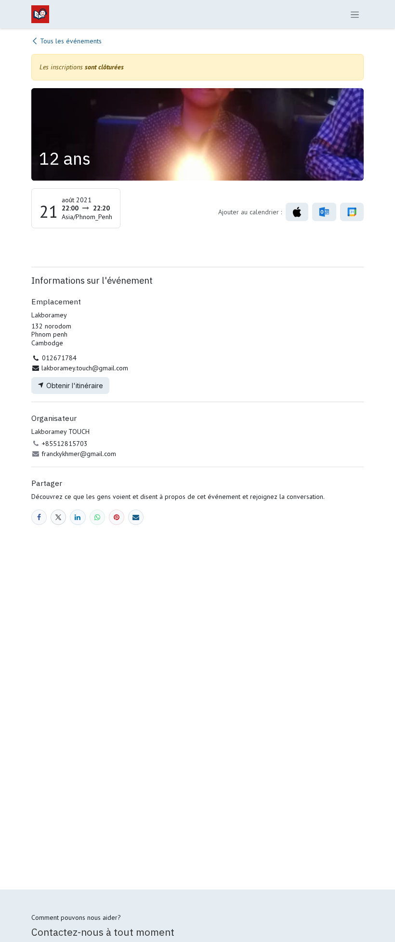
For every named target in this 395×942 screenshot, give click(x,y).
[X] (58, 517)
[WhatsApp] (97, 517)
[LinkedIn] (77, 517)
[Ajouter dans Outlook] (324, 212)
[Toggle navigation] (355, 14)
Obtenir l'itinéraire (73, 385)
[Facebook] (39, 517)
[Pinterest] (116, 517)
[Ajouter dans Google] (352, 212)
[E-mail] (136, 517)
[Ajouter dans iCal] (297, 212)
